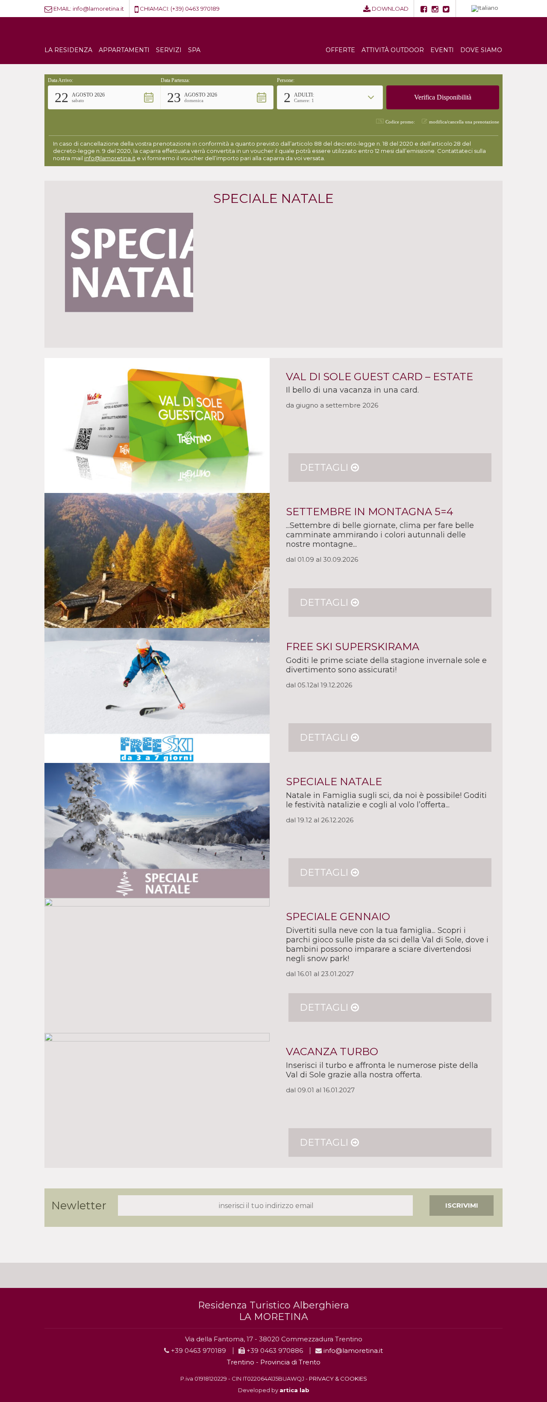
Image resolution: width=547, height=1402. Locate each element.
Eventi (442, 50)
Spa (194, 50)
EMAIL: (62, 8)
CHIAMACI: (154, 8)
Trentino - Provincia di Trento (274, 1362)
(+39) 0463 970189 (195, 8)
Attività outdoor (393, 50)
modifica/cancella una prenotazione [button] (464, 121)
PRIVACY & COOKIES (338, 1378)
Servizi (169, 50)
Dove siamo (481, 50)
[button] (104, 97)
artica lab (294, 1390)
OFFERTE (340, 50)
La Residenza (68, 50)
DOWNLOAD (390, 8)
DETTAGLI (325, 467)
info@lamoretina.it (98, 8)
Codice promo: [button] (400, 121)
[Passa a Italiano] (485, 9)
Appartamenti (124, 50)
